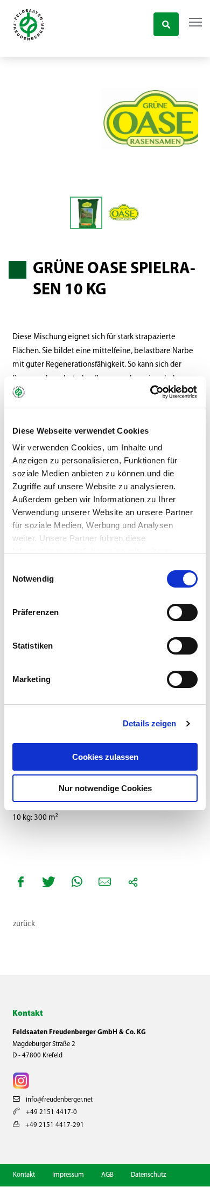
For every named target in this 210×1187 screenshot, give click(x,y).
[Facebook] (21, 882)
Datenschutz (148, 1174)
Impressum (68, 1174)
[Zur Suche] (166, 23)
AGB (107, 1174)
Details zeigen (149, 723)
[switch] (182, 612)
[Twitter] (49, 882)
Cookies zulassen (105, 756)
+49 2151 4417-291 (54, 1125)
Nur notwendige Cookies (105, 788)
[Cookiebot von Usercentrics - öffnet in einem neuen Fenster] (151, 392)
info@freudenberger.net (58, 1099)
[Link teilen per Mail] (105, 882)
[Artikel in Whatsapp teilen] (77, 882)
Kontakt (24, 1174)
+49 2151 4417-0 (50, 1112)
